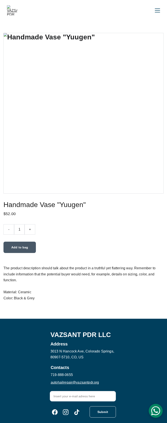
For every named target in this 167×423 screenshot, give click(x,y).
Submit (102, 412)
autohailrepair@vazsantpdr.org (75, 382)
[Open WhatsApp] (156, 411)
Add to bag (19, 247)
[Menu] (157, 10)
